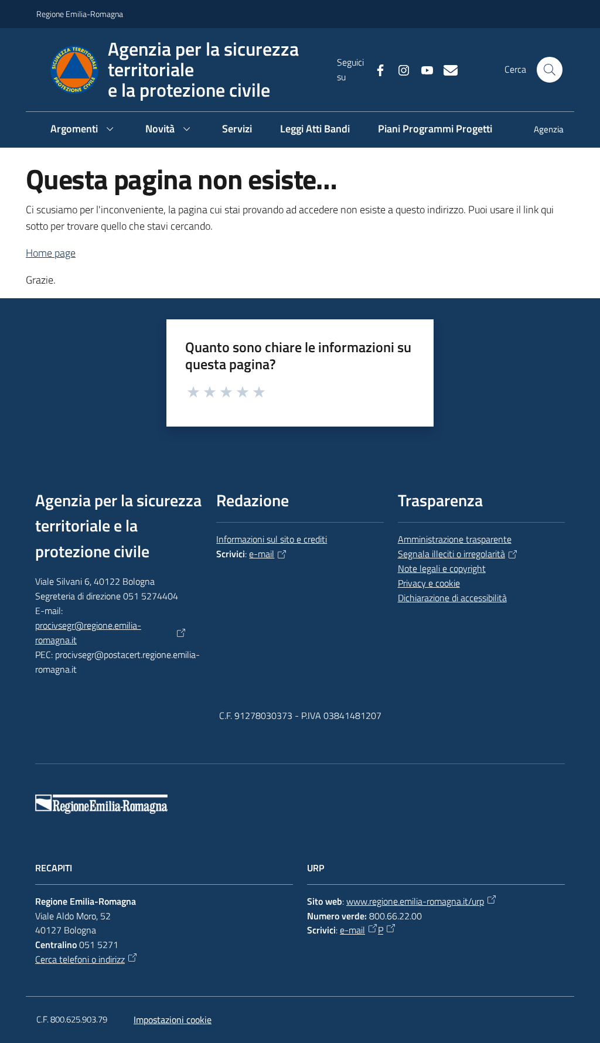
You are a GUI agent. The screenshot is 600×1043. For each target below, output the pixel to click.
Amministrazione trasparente (455, 539)
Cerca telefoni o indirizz (80, 959)
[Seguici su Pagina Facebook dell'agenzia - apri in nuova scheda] (375, 69)
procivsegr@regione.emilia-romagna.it (88, 632)
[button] (550, 70)
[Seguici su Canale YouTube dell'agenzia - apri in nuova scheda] (422, 69)
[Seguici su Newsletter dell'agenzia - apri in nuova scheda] (446, 69)
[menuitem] (542, 130)
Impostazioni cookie (173, 1020)
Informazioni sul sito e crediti (271, 539)
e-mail (261, 554)
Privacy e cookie (429, 583)
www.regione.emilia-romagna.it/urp (415, 901)
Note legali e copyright (442, 568)
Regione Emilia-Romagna (79, 14)
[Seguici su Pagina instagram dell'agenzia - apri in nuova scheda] (399, 69)
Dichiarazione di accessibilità (452, 598)
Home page (51, 253)
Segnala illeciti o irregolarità (451, 554)
